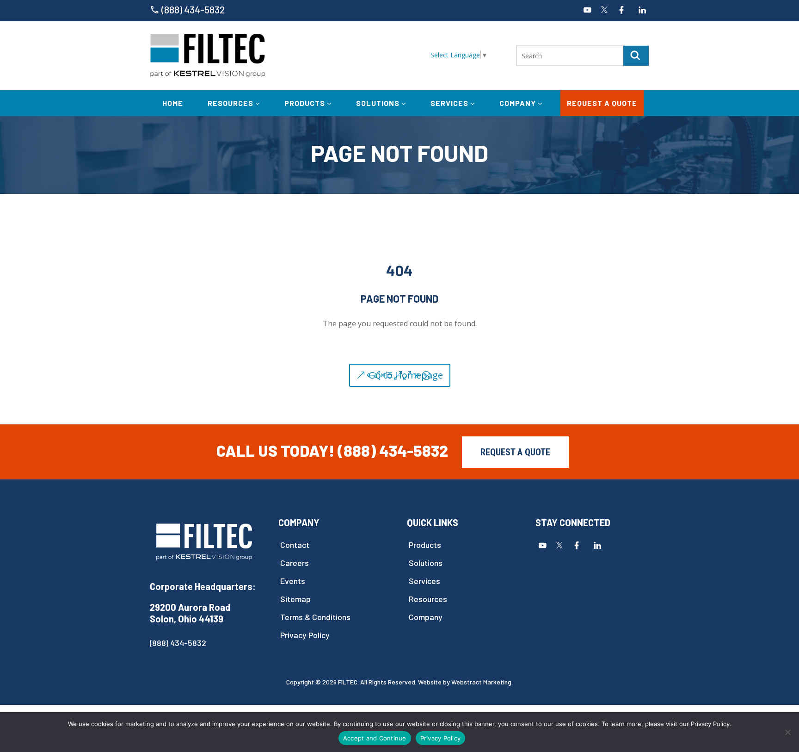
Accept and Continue (374, 738)
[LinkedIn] (642, 11)
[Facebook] (621, 11)
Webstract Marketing (481, 682)
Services (450, 103)
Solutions (378, 103)
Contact (294, 545)
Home (172, 103)
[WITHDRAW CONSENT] (787, 732)
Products (305, 103)
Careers (294, 563)
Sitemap (295, 599)
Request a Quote (602, 103)
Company (518, 103)
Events (292, 581)
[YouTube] (587, 11)
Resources (231, 103)
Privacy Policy (305, 635)
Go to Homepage (406, 375)
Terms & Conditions (315, 617)
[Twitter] (604, 10)
